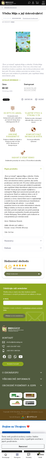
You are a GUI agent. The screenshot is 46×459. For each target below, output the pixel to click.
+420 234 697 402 (13, 346)
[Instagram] (9, 356)
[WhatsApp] (15, 356)
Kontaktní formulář (13, 364)
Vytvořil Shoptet (14, 417)
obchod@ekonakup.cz (14, 342)
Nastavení (23, 446)
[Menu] (43, 2)
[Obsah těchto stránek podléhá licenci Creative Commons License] (30, 402)
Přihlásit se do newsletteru (14, 316)
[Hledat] (29, 2)
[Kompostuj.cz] (30, 395)
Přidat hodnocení (12, 274)
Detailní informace (10, 80)
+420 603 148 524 (13, 351)
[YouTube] (20, 356)
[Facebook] (4, 356)
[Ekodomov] (16, 403)
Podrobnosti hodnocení (30, 18)
